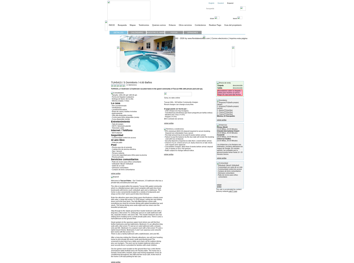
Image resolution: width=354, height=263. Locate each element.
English (211, 3)
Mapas (133, 25)
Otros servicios (185, 25)
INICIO (112, 25)
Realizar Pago (215, 25)
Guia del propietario (233, 25)
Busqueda (122, 25)
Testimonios (144, 25)
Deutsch (220, 3)
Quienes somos (159, 25)
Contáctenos (200, 25)
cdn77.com (232, 191)
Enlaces (172, 25)
